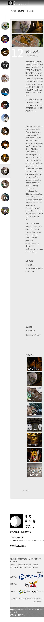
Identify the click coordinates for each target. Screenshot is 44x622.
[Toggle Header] (4, 3)
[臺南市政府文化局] (31, 591)
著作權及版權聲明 (25, 599)
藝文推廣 (30, 11)
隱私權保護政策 (37, 599)
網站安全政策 (38, 601)
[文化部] (31, 576)
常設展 (13, 11)
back (26, 490)
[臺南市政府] (31, 583)
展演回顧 (21, 11)
